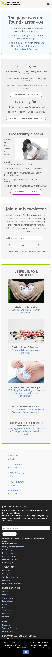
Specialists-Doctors (10, 577)
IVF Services (7, 570)
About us (5, 591)
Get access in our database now (26, 118)
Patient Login (7, 562)
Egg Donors (6, 580)
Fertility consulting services (13, 547)
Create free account (10, 559)
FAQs (4, 607)
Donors (40, 42)
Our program (7, 598)
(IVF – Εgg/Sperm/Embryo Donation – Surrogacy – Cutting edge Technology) (26, 391)
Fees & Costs (7, 601)
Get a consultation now (26, 94)
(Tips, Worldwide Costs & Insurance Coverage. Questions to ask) (26, 409)
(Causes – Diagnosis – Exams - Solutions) (26, 309)
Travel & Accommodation (12, 610)
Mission (5, 594)
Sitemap (5, 616)
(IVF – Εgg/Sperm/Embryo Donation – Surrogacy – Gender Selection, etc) (26, 428)
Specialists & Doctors (26, 49)
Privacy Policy (7, 631)
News (4, 604)
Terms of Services (9, 628)
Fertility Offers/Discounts (12, 583)
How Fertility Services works (13, 550)
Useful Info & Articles (10, 556)
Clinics (14, 46)
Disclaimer (6, 625)
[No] (48, 648)
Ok (26, 652)
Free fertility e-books (10, 553)
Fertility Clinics (7, 574)
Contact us (6, 613)
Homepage (29, 38)
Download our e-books (26, 192)
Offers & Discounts (29, 46)
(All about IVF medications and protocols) (26, 350)
